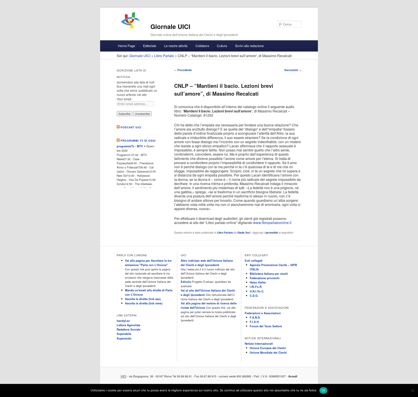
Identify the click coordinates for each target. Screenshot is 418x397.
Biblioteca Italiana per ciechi (269, 274)
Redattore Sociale (128, 329)
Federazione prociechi (265, 278)
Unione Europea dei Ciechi (268, 348)
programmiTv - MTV (130, 146)
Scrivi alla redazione (249, 45)
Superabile (124, 334)
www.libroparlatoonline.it (272, 222)
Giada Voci (244, 232)
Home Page (126, 45)
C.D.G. (254, 296)
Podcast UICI (131, 127)
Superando (124, 338)
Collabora (202, 45)
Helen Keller (258, 282)
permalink (272, 232)
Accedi (292, 376)
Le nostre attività (175, 45)
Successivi (292, 70)
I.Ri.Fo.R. (256, 287)
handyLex (123, 321)
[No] (412, 390)
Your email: (124, 99)
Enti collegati (254, 261)
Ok (323, 390)
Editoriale (149, 45)
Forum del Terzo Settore (266, 326)
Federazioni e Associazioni (263, 313)
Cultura (222, 45)
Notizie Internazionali (259, 344)
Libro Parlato (225, 232)
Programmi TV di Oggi (138, 141)
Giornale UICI (170, 26)
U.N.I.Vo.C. (257, 291)
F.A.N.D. (255, 317)
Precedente (183, 70)
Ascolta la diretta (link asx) (143, 299)
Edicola (186, 282)
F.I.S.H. (255, 322)
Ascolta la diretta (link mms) (143, 303)
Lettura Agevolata (128, 325)
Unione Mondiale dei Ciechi (268, 353)
